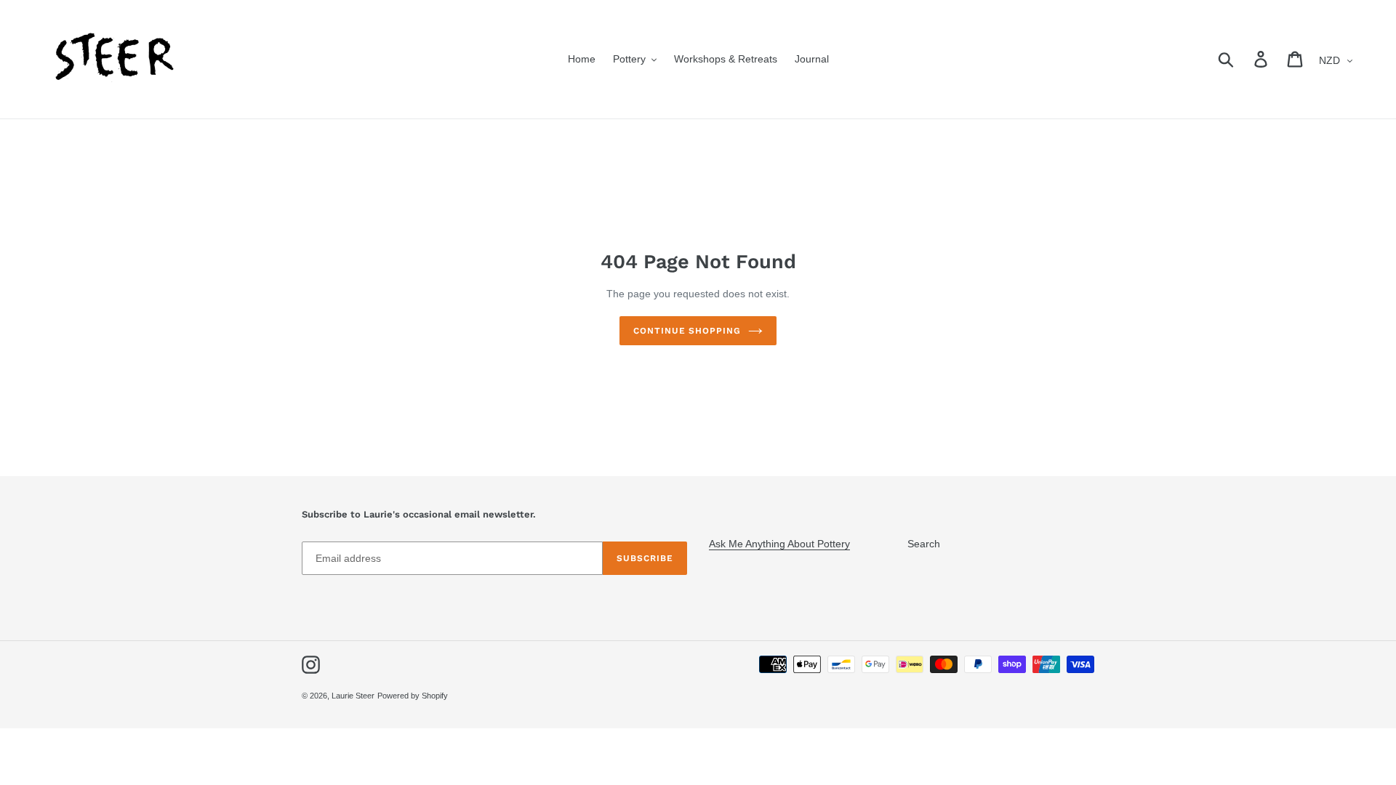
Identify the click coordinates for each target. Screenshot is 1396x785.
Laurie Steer (353, 695)
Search (923, 544)
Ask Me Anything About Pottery (779, 544)
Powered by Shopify (412, 695)
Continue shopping (687, 331)
